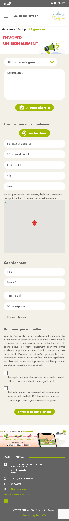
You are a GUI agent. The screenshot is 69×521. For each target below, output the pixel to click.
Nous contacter (19, 489)
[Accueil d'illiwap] (15, 3)
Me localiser (37, 133)
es (63, 3)
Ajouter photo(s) (38, 107)
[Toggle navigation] (6, 16)
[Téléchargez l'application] (34, 437)
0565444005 (16, 484)
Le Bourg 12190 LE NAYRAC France (25, 479)
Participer (23, 29)
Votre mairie (9, 29)
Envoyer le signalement (34, 411)
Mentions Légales (30, 515)
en (59, 3)
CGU (44, 515)
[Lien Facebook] (6, 501)
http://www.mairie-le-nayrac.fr (16, 494)
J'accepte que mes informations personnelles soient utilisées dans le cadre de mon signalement (36, 379)
